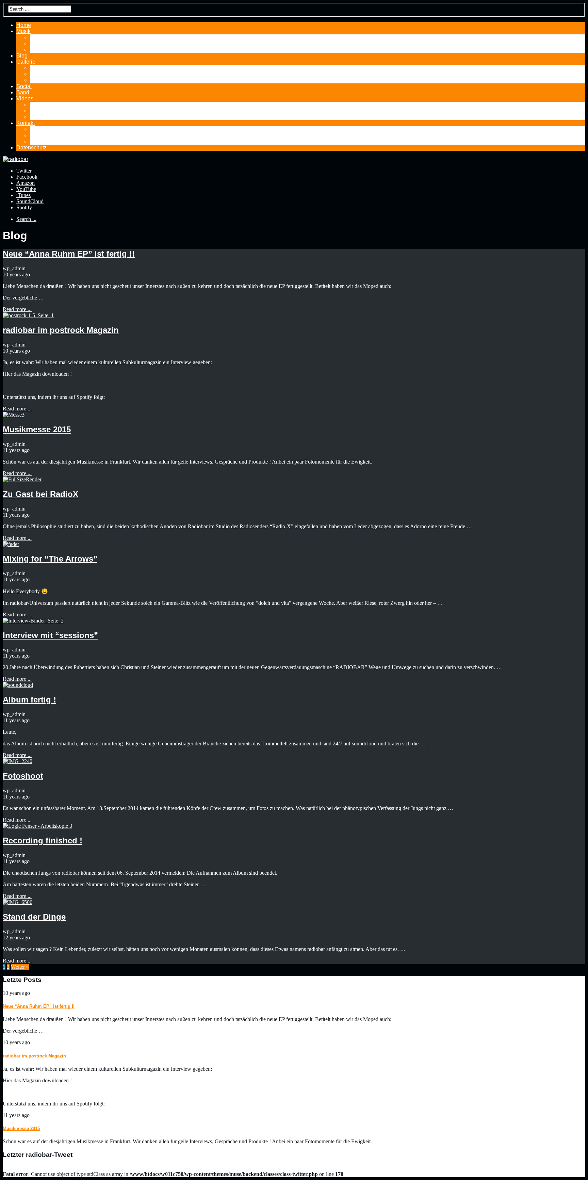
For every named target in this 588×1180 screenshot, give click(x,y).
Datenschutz (31, 147)
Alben (37, 37)
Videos (24, 98)
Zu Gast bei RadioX (40, 494)
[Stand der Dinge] (17, 902)
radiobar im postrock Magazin (61, 330)
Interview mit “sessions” (50, 635)
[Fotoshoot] (17, 761)
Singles (39, 49)
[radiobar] (15, 159)
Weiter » (20, 967)
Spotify (24, 207)
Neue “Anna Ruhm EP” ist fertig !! (69, 253)
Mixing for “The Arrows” (50, 558)
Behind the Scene (51, 111)
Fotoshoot (23, 775)
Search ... (26, 219)
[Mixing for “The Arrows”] (11, 544)
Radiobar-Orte (47, 80)
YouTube (26, 189)
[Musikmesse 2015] (13, 415)
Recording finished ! (42, 840)
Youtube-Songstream (55, 105)
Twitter (24, 171)
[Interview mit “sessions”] (33, 621)
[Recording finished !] (37, 826)
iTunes (23, 195)
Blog (22, 56)
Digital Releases (50, 43)
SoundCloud (30, 201)
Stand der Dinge (34, 916)
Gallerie (25, 62)
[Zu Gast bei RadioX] (22, 479)
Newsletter (43, 135)
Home (23, 25)
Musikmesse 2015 (37, 429)
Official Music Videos (55, 117)
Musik (23, 31)
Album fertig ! (29, 699)
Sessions (41, 74)
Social (24, 86)
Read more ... (17, 309)
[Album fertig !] (18, 685)
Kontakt (25, 123)
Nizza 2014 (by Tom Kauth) (62, 68)
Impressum (43, 141)
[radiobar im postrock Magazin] (28, 315)
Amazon (25, 183)
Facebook (26, 177)
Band (22, 92)
